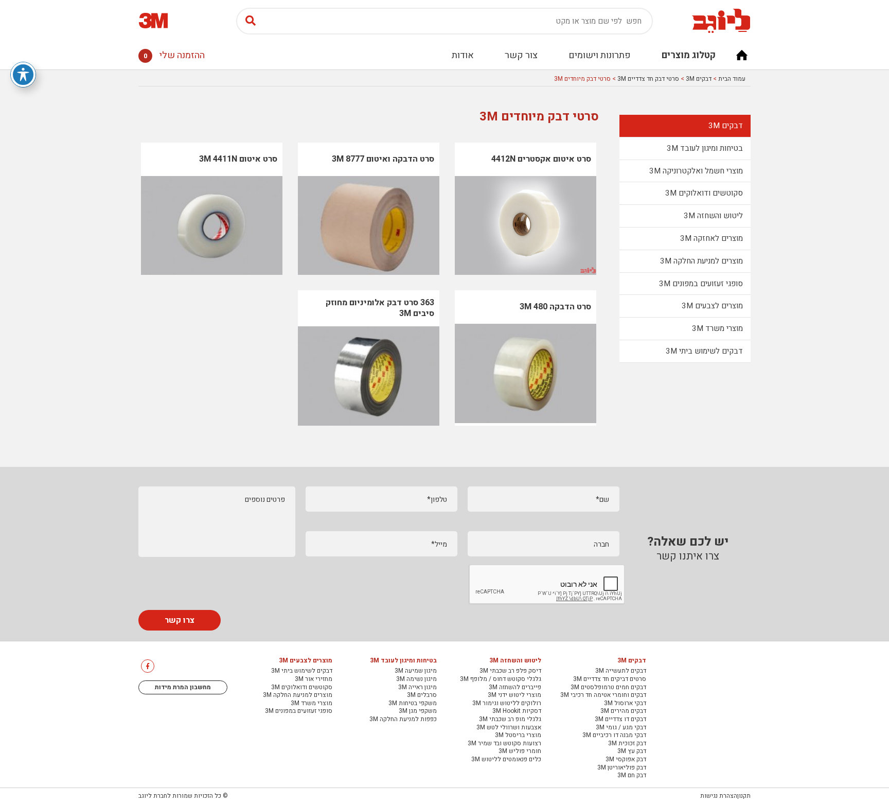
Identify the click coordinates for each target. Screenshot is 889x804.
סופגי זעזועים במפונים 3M (701, 283)
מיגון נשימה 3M (416, 679)
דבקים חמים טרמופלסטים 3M (608, 688)
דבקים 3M (699, 78)
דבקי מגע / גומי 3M (621, 728)
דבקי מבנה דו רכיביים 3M (614, 735)
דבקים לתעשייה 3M (620, 671)
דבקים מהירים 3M (623, 711)
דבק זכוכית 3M (627, 744)
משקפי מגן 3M (418, 711)
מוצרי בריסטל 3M (518, 735)
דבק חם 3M (631, 776)
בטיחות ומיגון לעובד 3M (705, 148)
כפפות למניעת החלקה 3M (403, 719)
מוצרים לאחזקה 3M (711, 238)
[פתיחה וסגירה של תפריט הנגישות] (23, 74)
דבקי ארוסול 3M (625, 704)
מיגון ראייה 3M (417, 688)
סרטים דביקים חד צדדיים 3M (609, 679)
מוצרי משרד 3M (717, 328)
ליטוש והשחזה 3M (713, 215)
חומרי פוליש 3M (520, 751)
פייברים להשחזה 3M (515, 688)
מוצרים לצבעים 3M (712, 305)
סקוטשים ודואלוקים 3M (704, 193)
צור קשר (521, 55)
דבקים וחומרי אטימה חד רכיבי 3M (603, 695)
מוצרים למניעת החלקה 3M (701, 261)
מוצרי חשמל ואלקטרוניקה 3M (696, 171)
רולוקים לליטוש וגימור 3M (506, 704)
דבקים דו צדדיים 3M (620, 719)
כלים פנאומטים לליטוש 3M (506, 760)
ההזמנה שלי (174, 55)
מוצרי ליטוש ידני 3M (514, 695)
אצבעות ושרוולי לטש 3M (508, 728)
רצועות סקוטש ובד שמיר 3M (504, 744)
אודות (463, 55)
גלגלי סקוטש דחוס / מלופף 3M (500, 679)
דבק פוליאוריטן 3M (621, 768)
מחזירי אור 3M (313, 679)
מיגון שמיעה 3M (416, 671)
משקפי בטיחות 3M (412, 704)
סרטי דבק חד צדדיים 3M (648, 78)
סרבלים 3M (422, 695)
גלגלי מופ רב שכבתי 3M (510, 719)
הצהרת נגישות (718, 795)
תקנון (744, 795)
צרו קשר (179, 620)
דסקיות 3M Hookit (516, 711)
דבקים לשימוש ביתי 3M (704, 351)
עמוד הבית (731, 78)
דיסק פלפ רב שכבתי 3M (510, 671)
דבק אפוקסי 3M (626, 760)
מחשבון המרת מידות (183, 687)
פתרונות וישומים (599, 55)
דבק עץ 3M (631, 751)
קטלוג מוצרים (689, 55)
